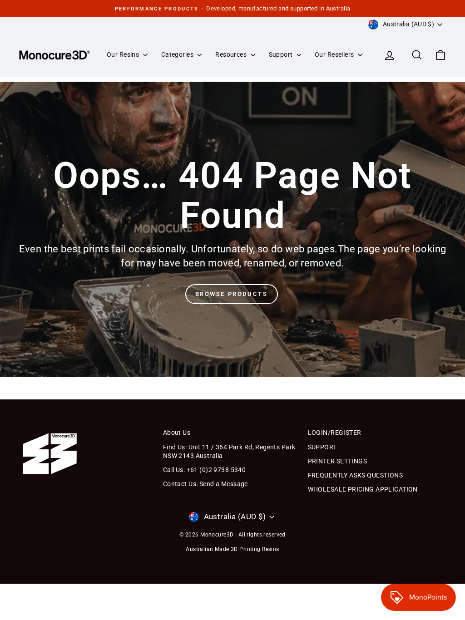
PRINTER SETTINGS (337, 461)
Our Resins (124, 54)
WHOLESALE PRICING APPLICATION (363, 489)
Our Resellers (335, 54)
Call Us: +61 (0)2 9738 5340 (204, 469)
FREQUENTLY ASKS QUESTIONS (355, 475)
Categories (178, 54)
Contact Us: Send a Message (205, 483)
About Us (176, 432)
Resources (231, 54)
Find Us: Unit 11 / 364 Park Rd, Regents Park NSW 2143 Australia (229, 451)
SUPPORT (322, 447)
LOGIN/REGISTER (334, 432)
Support (281, 54)
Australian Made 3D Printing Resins (232, 549)
